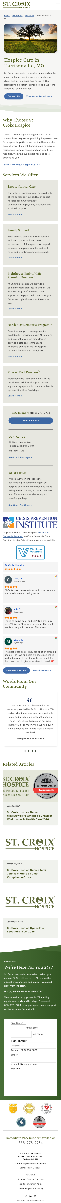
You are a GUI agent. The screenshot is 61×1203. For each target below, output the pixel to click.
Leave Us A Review (16, 670)
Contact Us (14, 96)
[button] (58, 5)
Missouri (29, 15)
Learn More (14, 214)
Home (7, 15)
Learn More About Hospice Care (20, 164)
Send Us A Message (19, 457)
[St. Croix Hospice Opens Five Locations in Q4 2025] (30, 902)
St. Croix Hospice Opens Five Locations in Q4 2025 (26, 929)
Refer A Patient (31, 420)
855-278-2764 (12, 1005)
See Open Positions (19, 505)
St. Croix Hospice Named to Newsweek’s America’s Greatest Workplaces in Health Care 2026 (29, 816)
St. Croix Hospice (14, 565)
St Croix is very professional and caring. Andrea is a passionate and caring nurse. (30, 592)
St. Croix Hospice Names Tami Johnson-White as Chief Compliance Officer (26, 873)
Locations (17, 15)
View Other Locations (38, 96)
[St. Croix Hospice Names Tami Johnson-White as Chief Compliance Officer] (30, 844)
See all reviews (41, 670)
